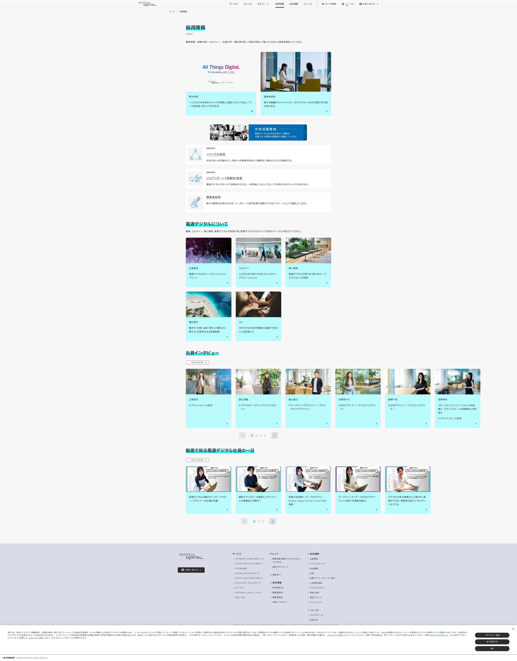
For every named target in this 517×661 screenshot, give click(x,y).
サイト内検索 (330, 4)
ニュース (307, 4)
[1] (252, 435)
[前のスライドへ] (242, 435)
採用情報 (279, 4)
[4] (265, 435)
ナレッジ (247, 4)
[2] (256, 435)
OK (492, 648)
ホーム (172, 12)
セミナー (261, 4)
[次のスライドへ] (274, 435)
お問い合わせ (369, 4)
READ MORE (197, 362)
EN (352, 4)
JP (347, 4)
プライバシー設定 (492, 635)
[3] (260, 435)
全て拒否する (492, 642)
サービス (233, 4)
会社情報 (293, 4)
